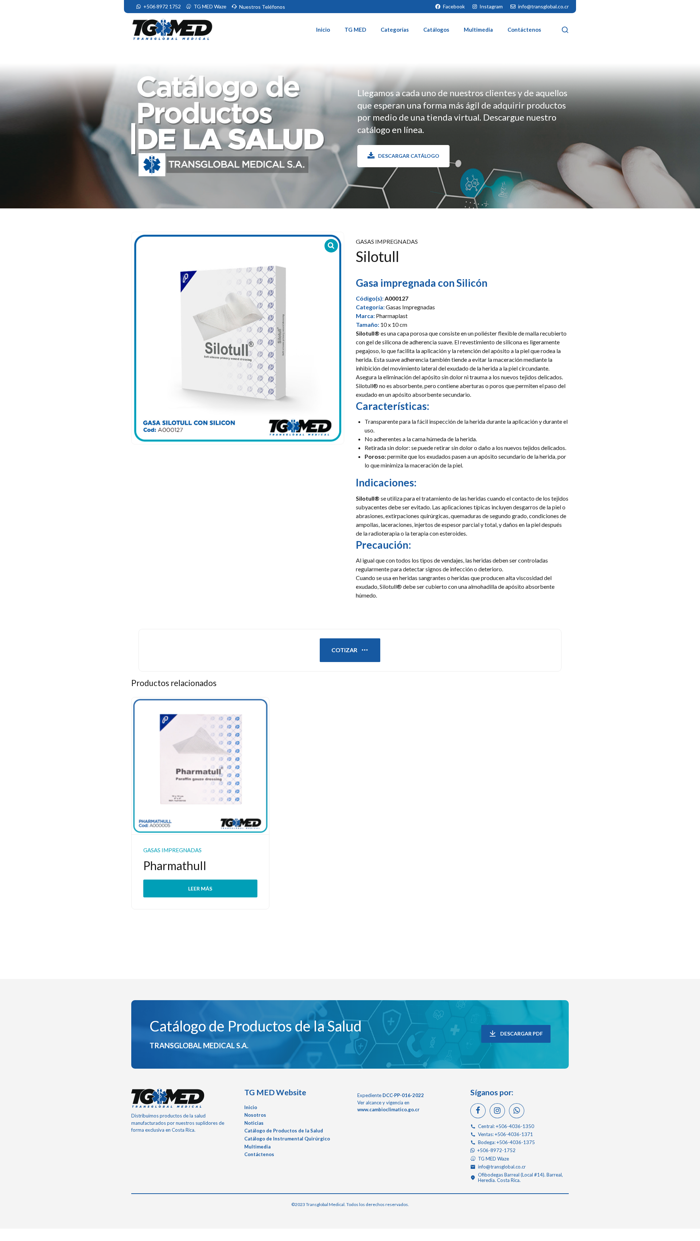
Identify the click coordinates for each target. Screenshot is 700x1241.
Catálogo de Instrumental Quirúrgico (287, 1139)
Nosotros (255, 1115)
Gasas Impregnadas (387, 241)
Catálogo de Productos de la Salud (255, 1026)
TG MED (355, 29)
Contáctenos (524, 29)
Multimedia (478, 29)
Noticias (254, 1123)
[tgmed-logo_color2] (167, 1098)
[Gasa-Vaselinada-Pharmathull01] (200, 766)
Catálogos (436, 29)
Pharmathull (174, 865)
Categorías (395, 29)
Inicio (323, 29)
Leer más (200, 888)
